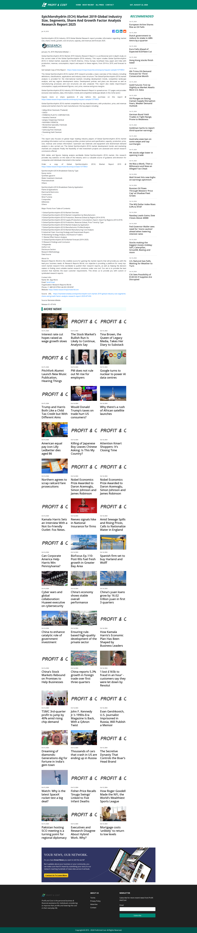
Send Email (50, 282)
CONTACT (109, 5)
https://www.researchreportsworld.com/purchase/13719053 (64, 167)
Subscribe (137, 915)
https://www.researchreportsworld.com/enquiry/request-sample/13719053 (95, 70)
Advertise (93, 904)
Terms (92, 898)
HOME (78, 5)
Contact (93, 907)
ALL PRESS (100, 5)
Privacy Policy (95, 901)
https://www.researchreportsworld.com (64, 289)
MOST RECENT (88, 5)
